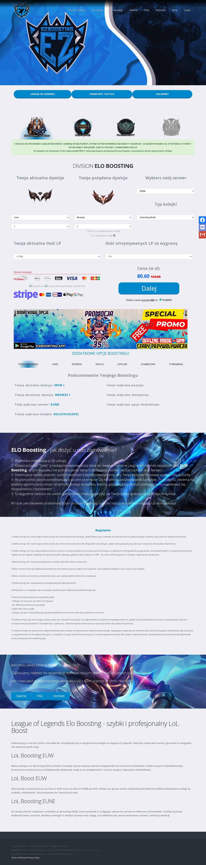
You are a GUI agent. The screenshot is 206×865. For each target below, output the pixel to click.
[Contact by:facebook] (202, 220)
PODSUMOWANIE (28, 364)
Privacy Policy (33, 857)
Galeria (21, 696)
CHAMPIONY (148, 364)
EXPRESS (77, 364)
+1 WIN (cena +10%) (103, 235)
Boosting (97, 10)
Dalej (148, 288)
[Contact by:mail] (202, 234)
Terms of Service (19, 857)
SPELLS (100, 364)
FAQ (40, 696)
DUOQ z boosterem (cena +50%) (104, 231)
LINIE (55, 364)
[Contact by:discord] (202, 227)
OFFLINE (122, 364)
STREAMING (176, 364)
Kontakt (59, 696)
